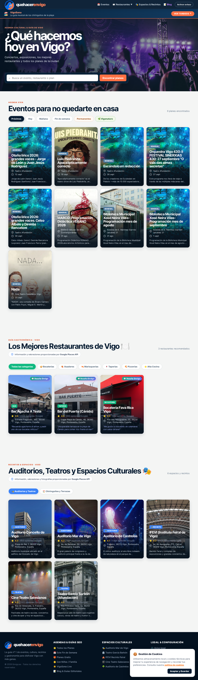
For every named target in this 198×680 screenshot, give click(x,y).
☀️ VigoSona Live (62, 666)
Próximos (16, 119)
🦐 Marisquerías (89, 366)
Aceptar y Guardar (179, 671)
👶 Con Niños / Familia (65, 662)
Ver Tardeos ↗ (183, 14)
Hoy (30, 119)
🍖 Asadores (67, 366)
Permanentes (84, 119)
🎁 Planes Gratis (62, 657)
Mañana (43, 119)
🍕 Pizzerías (131, 366)
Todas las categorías (22, 366)
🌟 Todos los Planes (63, 648)
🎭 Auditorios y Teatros (23, 491)
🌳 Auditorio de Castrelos (115, 666)
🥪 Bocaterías (47, 366)
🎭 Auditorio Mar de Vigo (115, 648)
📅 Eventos (103, 4)
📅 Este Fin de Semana (65, 652)
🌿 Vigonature (105, 119)
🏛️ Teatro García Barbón (114, 652)
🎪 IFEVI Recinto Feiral (113, 657)
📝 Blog (168, 4)
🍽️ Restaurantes (122, 4)
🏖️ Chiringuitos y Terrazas (56, 491)
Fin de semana (62, 119)
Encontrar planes (113, 78)
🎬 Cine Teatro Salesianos (115, 662)
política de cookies (174, 665)
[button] (30, 156)
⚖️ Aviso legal (158, 648)
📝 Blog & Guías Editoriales (67, 671)
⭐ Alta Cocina (151, 366)
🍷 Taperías (111, 366)
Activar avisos (184, 4)
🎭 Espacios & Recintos (148, 4)
